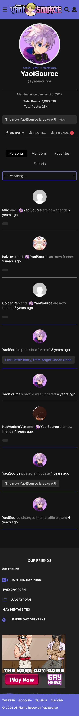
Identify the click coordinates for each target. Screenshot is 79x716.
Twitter (8, 700)
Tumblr (41, 700)
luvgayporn (21, 599)
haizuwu (9, 257)
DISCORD (57, 700)
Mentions (39, 153)
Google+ (25, 700)
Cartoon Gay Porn (26, 580)
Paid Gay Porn (14, 589)
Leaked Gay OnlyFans (28, 619)
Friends (64, 133)
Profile (39, 133)
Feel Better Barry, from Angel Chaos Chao (38, 360)
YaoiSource (32, 210)
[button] (4, 9)
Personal (16, 153)
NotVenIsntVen (14, 427)
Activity (17, 133)
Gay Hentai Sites (16, 609)
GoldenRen (11, 303)
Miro (5, 210)
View (62, 119)
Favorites (62, 153)
